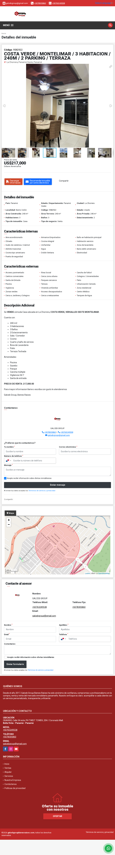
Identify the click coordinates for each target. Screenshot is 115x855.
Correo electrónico (68, 447)
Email (7, 634)
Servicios (8, 776)
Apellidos (63, 625)
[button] (110, 66)
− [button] (9, 524)
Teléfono (63, 634)
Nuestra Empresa (12, 780)
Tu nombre (9, 447)
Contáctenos (10, 784)
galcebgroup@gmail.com (59, 435)
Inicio (3, 33)
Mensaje (8, 465)
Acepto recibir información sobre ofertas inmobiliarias (30, 657)
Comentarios (9, 644)
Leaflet (87, 573)
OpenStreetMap (104, 573)
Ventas (7, 768)
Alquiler (8, 772)
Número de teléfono (13, 456)
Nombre (8, 625)
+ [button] (9, 520)
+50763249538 (58, 3)
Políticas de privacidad (14, 788)
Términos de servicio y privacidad (41, 491)
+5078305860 (40, 3)
